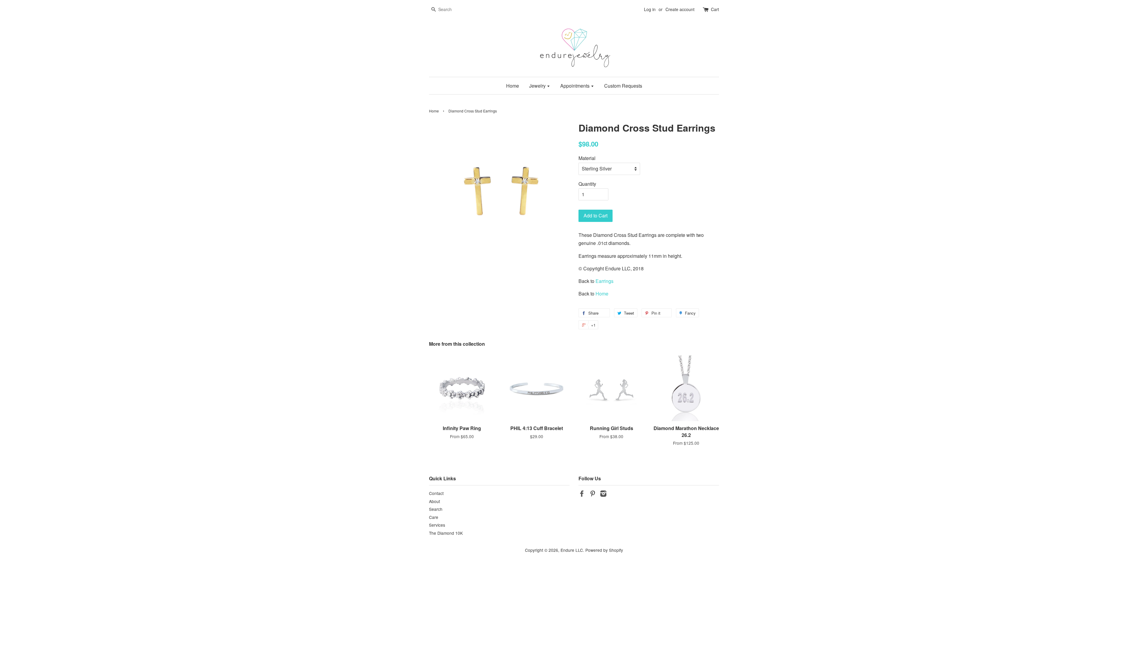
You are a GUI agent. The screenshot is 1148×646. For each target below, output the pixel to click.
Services (437, 525)
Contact (436, 493)
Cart (715, 9)
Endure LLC (572, 550)
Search (435, 509)
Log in (650, 9)
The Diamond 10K (446, 533)
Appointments (575, 85)
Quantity (587, 183)
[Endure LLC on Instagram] (603, 494)
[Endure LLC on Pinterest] (592, 494)
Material (587, 158)
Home (512, 85)
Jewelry (538, 85)
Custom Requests (623, 85)
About (434, 501)
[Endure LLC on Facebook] (581, 494)
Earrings (604, 281)
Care (433, 517)
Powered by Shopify (604, 550)
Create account (679, 9)
